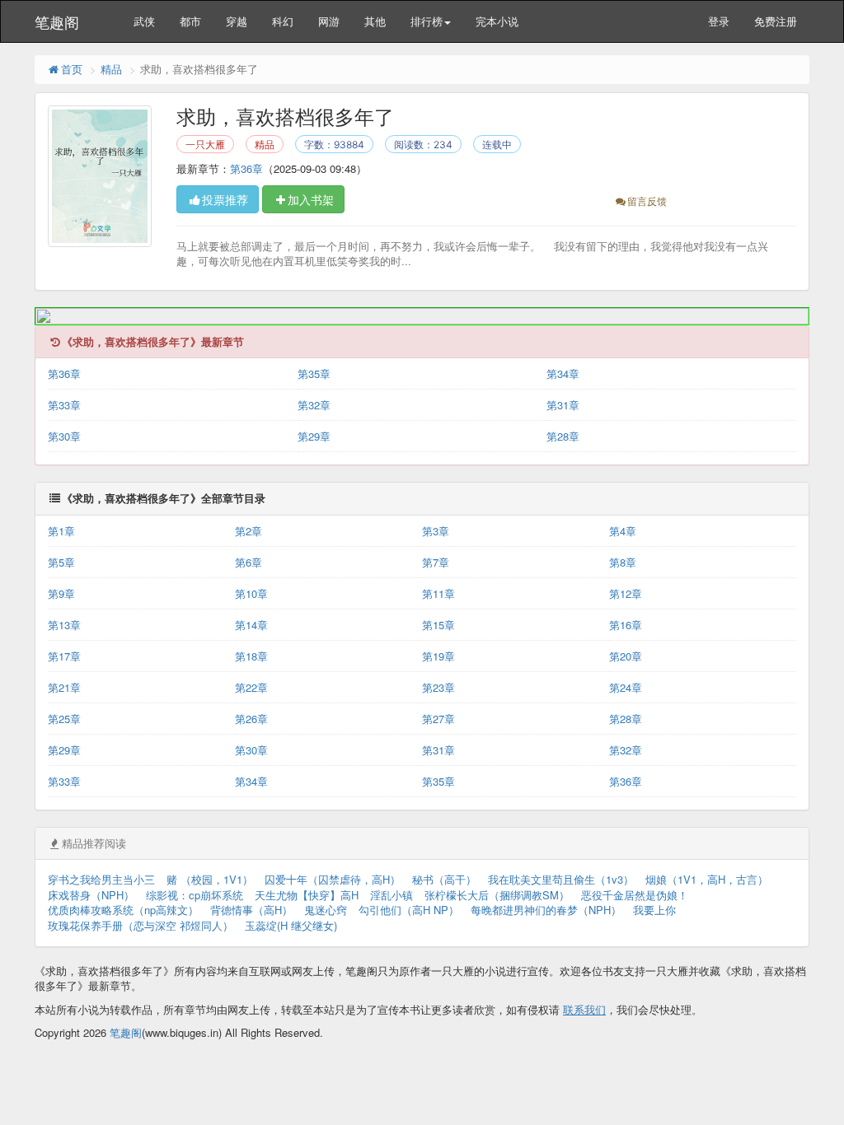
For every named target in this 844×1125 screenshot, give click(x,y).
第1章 (61, 531)
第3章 (435, 531)
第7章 (435, 562)
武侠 (144, 21)
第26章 (251, 718)
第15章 (438, 625)
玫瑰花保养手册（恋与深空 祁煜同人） (140, 925)
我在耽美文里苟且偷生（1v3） (561, 879)
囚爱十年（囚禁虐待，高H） (333, 879)
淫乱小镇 (391, 895)
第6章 (248, 562)
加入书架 (311, 199)
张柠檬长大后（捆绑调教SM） (497, 895)
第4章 (622, 531)
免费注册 (775, 21)
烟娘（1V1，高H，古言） (706, 879)
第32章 (314, 405)
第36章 (246, 168)
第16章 (625, 625)
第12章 (625, 593)
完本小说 (497, 21)
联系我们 (584, 1009)
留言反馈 (646, 201)
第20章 (625, 656)
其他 (375, 21)
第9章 (61, 593)
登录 (718, 21)
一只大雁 (205, 144)
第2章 (248, 531)
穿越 (236, 21)
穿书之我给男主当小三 (101, 879)
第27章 (438, 718)
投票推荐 (225, 199)
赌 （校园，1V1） (209, 879)
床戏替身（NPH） (91, 895)
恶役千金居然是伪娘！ (634, 895)
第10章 (251, 593)
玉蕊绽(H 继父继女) (291, 925)
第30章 (64, 436)
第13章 (64, 625)
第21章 (64, 687)
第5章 (61, 562)
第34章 (562, 373)
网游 (329, 21)
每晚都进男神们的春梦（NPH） (546, 910)
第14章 (251, 625)
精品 (111, 69)
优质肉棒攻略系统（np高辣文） (123, 910)
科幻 (282, 21)
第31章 (562, 405)
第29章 (314, 436)
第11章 (438, 593)
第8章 (622, 562)
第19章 (438, 656)
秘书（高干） (444, 879)
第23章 (438, 687)
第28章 (562, 436)
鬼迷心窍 (325, 910)
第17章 (64, 656)
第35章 (314, 373)
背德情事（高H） (251, 910)
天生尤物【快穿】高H (307, 895)
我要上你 (654, 910)
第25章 (64, 718)
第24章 (625, 687)
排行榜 (426, 21)
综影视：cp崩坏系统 (194, 895)
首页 (71, 69)
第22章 (251, 687)
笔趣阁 (57, 21)
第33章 (64, 405)
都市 (190, 21)
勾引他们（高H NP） (409, 910)
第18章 (251, 656)
